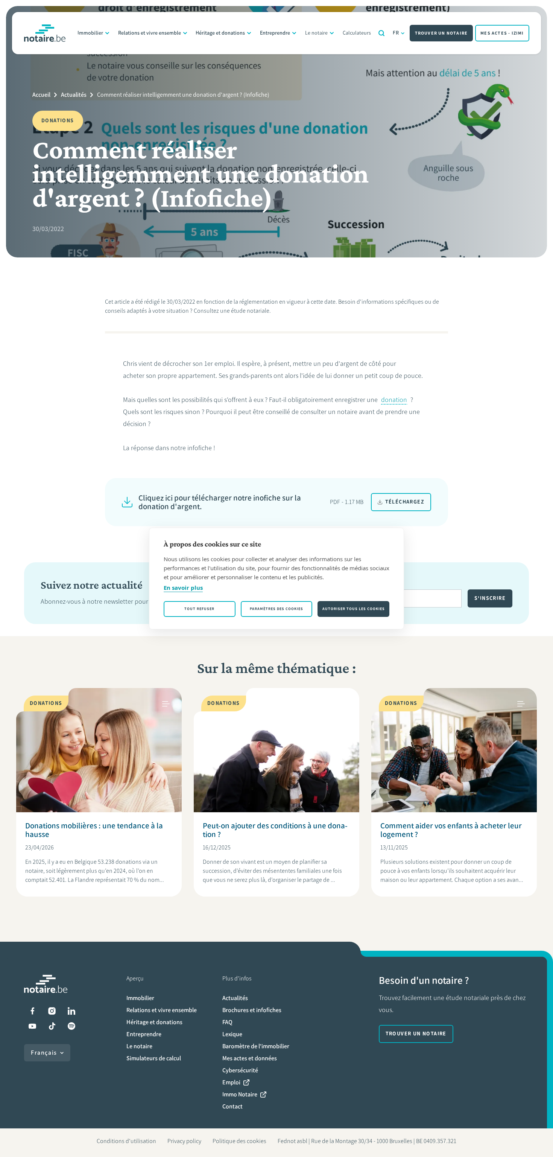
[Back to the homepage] (44, 33)
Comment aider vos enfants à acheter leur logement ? (451, 830)
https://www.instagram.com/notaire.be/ (52, 1011)
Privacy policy (184, 1141)
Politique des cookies (239, 1141)
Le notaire (316, 33)
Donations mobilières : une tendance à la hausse (94, 830)
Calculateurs (357, 33)
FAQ (227, 1022)
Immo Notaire (239, 1094)
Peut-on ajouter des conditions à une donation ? (275, 830)
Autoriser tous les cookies (353, 608)
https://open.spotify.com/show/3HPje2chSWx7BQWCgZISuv (71, 1026)
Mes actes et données (249, 1058)
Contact (232, 1106)
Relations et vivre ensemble (149, 33)
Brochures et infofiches (251, 1010)
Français (44, 1052)
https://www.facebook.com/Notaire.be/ (32, 1011)
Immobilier (90, 33)
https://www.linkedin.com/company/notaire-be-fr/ (71, 1011)
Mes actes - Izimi (502, 33)
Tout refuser (199, 608)
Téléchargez (404, 502)
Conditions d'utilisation (126, 1141)
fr (396, 33)
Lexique (232, 1034)
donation (394, 400)
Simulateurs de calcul (153, 1058)
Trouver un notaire (441, 33)
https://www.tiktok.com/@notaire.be (52, 1026)
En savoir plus (183, 587)
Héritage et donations (220, 33)
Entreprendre (275, 33)
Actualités (74, 94)
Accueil (41, 94)
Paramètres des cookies (276, 608)
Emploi (231, 1082)
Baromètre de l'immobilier (255, 1046)
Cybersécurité (240, 1070)
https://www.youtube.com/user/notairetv (32, 1026)
